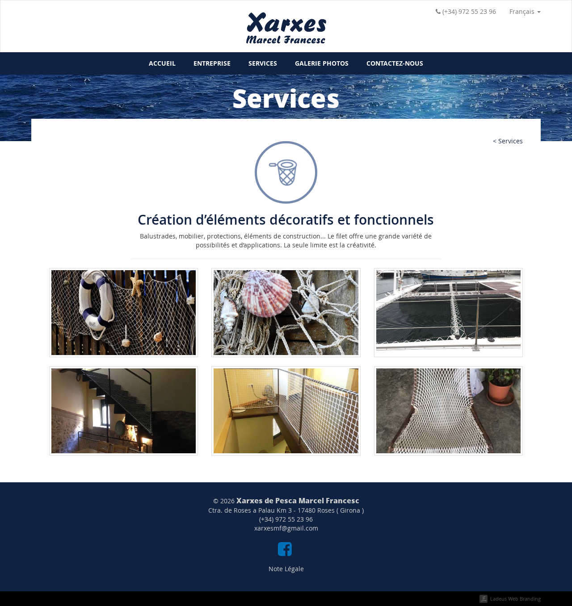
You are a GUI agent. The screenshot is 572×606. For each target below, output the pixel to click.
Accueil (162, 63)
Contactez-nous (394, 63)
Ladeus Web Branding (515, 598)
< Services (508, 141)
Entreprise (212, 63)
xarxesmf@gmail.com (286, 528)
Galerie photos (322, 63)
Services (262, 63)
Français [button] (522, 11)
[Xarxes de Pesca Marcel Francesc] (286, 32)
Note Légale (286, 568)
